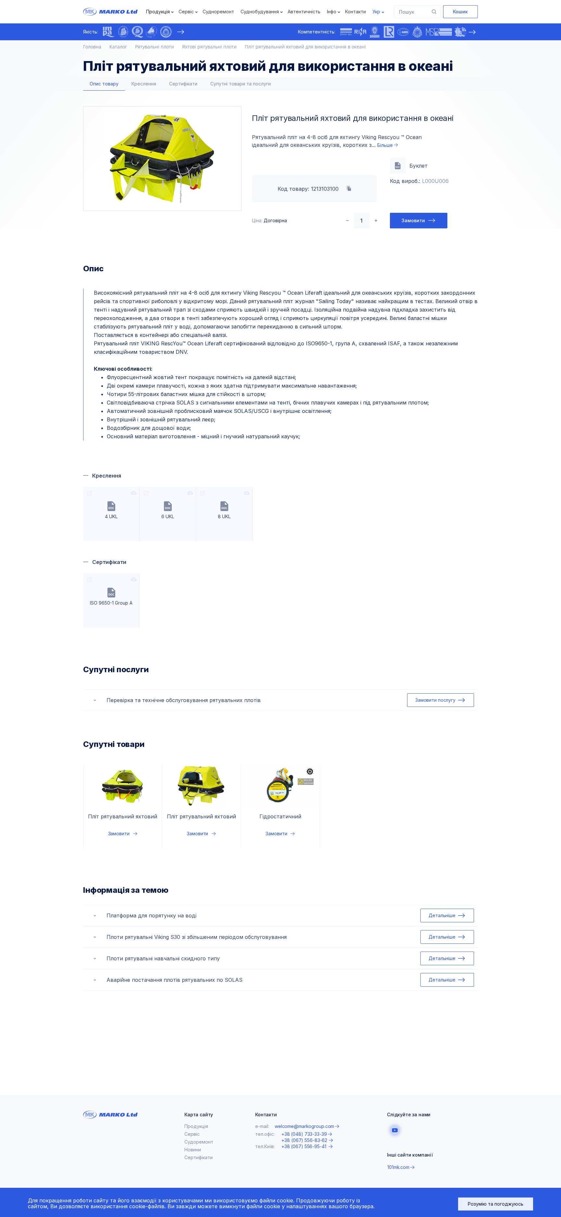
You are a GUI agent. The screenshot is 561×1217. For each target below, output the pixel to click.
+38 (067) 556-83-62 (304, 1140)
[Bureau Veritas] (374, 32)
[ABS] (403, 32)
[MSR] (439, 32)
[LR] (389, 32)
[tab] (104, 84)
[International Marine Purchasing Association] (109, 32)
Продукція (158, 11)
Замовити (413, 220)
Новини (192, 1149)
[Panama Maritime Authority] (460, 32)
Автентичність (304, 11)
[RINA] (360, 32)
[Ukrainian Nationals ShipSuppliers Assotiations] (151, 32)
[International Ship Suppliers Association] (123, 32)
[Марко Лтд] (116, 12)
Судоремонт (198, 1142)
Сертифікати (198, 1157)
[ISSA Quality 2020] (137, 32)
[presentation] (180, 32)
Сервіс (186, 11)
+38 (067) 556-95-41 (304, 1146)
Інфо (331, 11)
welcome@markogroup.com (304, 1126)
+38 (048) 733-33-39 (304, 1134)
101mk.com (398, 1167)
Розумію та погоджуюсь (495, 1204)
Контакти (355, 11)
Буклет (418, 165)
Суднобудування (260, 11)
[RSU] (166, 32)
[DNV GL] (346, 32)
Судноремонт (218, 11)
